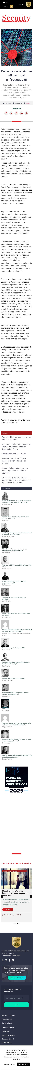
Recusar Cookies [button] (9, 1064)
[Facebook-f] (9, 960)
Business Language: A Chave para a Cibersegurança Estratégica (16, 614)
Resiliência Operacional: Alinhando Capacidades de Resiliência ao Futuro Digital (16, 663)
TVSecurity (6, 1031)
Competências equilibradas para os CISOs (13, 648)
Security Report (8, 1028)
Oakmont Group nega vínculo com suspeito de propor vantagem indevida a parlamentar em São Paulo (16, 480)
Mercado (28, 103)
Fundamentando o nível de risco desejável (13, 678)
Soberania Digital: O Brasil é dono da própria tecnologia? (14, 598)
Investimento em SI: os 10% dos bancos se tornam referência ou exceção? (14, 461)
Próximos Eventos (7, 1019)
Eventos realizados (7, 1023)
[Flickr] (12, 960)
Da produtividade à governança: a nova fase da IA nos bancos (16, 438)
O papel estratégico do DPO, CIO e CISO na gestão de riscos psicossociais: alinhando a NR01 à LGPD (16, 501)
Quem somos (6, 1043)
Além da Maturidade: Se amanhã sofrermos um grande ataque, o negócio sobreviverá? (16, 740)
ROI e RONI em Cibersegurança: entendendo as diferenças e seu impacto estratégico (14, 550)
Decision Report (8, 1039)
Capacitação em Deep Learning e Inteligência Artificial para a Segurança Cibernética (17, 756)
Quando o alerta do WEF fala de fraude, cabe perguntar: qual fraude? (14, 582)
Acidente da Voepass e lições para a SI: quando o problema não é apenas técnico (15, 693)
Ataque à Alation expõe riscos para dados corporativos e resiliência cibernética (15, 470)
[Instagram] (6, 960)
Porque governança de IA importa (14, 453)
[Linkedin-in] (3, 960)
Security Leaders (8, 1015)
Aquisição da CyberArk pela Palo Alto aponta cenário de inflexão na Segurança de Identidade (17, 630)
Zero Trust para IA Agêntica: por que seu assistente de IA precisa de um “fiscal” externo (17, 534)
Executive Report (8, 1035)
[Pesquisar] (11, 6)
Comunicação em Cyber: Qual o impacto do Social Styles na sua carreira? (15, 517)
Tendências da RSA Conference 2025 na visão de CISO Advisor (16, 566)
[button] (5, 2)
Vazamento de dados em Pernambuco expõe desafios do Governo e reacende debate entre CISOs (16, 724)
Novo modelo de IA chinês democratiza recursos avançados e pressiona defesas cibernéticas (16, 446)
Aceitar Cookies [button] (23, 1064)
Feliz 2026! (5, 709)
